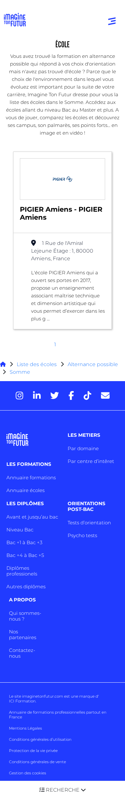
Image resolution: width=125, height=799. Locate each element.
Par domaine (83, 448)
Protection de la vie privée (33, 750)
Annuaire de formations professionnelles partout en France (57, 714)
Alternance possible (93, 364)
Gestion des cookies (27, 773)
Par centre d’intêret (91, 461)
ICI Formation (22, 701)
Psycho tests (82, 535)
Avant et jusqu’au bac (32, 517)
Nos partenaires (22, 634)
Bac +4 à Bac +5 (25, 555)
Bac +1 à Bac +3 (24, 542)
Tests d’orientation (89, 523)
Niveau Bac (19, 530)
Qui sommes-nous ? (25, 616)
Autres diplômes (26, 587)
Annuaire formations (31, 477)
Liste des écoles (37, 364)
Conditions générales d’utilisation (40, 739)
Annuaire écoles (25, 490)
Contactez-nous (22, 653)
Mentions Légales (25, 728)
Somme (20, 372)
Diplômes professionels (21, 571)
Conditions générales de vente (37, 761)
